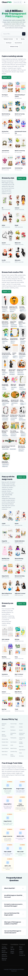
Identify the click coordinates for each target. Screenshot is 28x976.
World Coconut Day (20, 150)
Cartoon (17, 207)
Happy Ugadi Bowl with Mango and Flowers (6, 401)
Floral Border (5, 419)
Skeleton (12, 311)
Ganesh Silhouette (4, 735)
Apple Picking (13, 748)
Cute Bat (4, 389)
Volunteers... (13, 435)
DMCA (20, 949)
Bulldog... (4, 433)
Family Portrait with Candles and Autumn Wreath (21, 371)
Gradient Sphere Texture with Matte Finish (22, 323)
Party (16, 656)
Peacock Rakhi (5, 449)
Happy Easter (5, 576)
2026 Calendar (5, 639)
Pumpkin (21, 723)
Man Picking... (22, 356)
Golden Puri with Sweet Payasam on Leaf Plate (15, 401)
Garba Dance (5, 751)
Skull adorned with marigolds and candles (21, 447)
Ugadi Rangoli (14, 324)
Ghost (3, 728)
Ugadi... (4, 404)
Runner (17, 523)
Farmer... (21, 357)
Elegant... (21, 387)
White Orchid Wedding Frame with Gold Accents (22, 386)
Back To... (13, 341)
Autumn (4, 691)
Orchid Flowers (22, 389)
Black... (20, 324)
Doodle (4, 260)
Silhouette (17, 260)
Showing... (4, 309)
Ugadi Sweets (14, 403)
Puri (12, 404)
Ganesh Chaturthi (6, 168)
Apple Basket (22, 749)
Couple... (21, 418)
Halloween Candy (14, 46)
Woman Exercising (19, 576)
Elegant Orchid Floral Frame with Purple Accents (5, 417)
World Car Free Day (20, 114)
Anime (3, 225)
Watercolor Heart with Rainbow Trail (14, 385)
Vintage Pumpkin (21, 742)
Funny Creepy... (22, 404)
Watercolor (18, 242)
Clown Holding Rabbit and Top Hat (22, 402)
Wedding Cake (5, 558)
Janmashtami (5, 150)
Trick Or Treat (13, 723)
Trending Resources (4, 947)
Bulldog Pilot (5, 435)
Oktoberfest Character (22, 734)
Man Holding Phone (7, 593)
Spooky (22, 39)
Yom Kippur (5, 94)
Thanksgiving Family (22, 738)
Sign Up (12, 949)
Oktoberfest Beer (13, 734)
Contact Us (22, 955)
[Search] (20, 2)
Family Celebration (20, 541)
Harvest (21, 730)
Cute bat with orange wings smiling (5, 385)
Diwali (20, 752)
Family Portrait (21, 374)
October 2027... (15, 357)
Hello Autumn (5, 324)
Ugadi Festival (14, 326)
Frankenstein (5, 745)
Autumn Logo (5, 326)
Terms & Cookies (21, 952)
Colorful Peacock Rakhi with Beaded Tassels (8, 447)
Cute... (3, 387)
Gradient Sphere (21, 327)
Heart (12, 389)
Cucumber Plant (22, 310)
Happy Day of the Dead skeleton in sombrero (13, 308)
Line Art (4, 242)
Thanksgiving (13, 737)
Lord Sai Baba (14, 418)
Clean (7, 2)
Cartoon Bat (5, 357)
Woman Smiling (4, 312)
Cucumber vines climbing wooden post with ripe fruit (22, 308)
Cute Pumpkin (13, 742)
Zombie (21, 727)
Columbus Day (13, 751)
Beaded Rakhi (13, 449)
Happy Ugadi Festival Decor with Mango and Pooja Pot (5, 463)
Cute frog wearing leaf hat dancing (5, 339)
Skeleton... (23, 435)
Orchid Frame (5, 418)
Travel (16, 709)
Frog (3, 342)
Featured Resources (4, 955)
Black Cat (23, 342)
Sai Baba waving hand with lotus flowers (14, 416)
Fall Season (13, 730)
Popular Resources (4, 951)
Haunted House (18, 42)
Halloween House (4, 724)
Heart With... (14, 387)
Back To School (19, 674)
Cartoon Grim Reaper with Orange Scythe (12, 371)
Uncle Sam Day (18, 168)
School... (12, 342)
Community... (13, 433)
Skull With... (21, 450)
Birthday (17, 639)
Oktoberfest (5, 131)
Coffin (11, 745)
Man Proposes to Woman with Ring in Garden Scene (22, 417)
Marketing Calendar (4, 959)
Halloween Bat (5, 356)
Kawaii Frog (4, 341)
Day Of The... (12, 309)
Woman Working (19, 558)
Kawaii (16, 225)
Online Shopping (12, 755)
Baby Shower (18, 691)
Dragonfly (4, 541)
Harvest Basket (5, 748)
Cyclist (3, 523)
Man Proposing (22, 419)
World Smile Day (6, 114)
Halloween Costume (8, 39)
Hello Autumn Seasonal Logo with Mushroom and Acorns (5, 323)
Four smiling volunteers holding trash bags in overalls (14, 432)
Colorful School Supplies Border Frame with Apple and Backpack (14, 340)
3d (2, 207)
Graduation (5, 674)
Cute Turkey (4, 754)
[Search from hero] (23, 34)
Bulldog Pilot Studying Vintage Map (5, 432)
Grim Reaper (8, 42)
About (20, 947)
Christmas (21, 756)
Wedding (4, 656)
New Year (4, 709)
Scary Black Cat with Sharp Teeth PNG (23, 340)
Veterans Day (5, 739)
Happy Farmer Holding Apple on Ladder (22, 354)
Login (12, 947)
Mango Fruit (5, 466)
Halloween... (23, 341)
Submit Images (12, 952)
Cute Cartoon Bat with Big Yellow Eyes (6, 354)
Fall (17, 39)
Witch (3, 374)
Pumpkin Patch (5, 742)
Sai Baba (13, 419)
